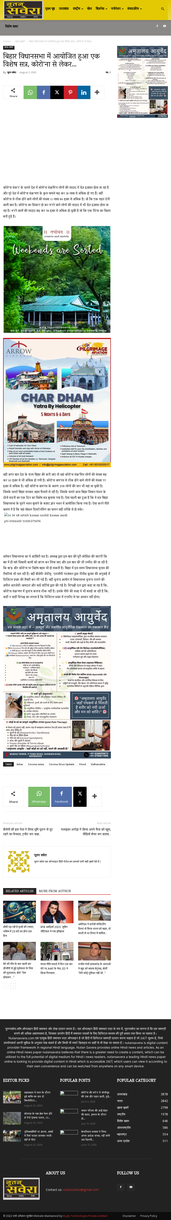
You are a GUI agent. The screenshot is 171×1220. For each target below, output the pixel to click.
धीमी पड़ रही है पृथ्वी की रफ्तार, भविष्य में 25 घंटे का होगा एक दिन (18, 931)
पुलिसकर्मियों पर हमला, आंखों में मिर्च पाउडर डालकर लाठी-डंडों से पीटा (38, 1136)
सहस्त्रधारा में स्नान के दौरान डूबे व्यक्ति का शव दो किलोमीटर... (37, 1096)
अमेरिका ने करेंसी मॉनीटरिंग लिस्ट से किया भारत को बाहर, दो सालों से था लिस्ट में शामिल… (94, 929)
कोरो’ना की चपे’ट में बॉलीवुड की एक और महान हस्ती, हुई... (96, 1094)
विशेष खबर (11, 27)
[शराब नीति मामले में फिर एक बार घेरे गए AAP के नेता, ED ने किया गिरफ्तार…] (57, 951)
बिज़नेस (100, 9)
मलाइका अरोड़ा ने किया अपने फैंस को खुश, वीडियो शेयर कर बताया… (86, 832)
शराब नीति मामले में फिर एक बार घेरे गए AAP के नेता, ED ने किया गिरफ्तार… (57, 968)
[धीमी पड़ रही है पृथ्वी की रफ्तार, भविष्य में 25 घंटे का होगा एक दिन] (19, 912)
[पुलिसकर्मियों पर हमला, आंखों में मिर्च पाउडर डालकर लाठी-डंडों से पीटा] (12, 1136)
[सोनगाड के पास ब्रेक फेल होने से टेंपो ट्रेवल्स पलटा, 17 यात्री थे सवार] (12, 1118)
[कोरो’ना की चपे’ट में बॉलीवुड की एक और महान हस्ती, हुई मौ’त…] (69, 1095)
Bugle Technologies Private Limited (85, 1216)
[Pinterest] (70, 92)
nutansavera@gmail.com (81, 1189)
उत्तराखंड (64, 9)
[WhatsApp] (30, 92)
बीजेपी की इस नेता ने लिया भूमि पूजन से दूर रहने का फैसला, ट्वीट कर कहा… (28, 832)
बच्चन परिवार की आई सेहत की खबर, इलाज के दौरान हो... (94, 1114)
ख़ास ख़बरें (20, 41)
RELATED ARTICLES (20, 891)
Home (7, 41)
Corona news (36, 764)
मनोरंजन (115, 9)
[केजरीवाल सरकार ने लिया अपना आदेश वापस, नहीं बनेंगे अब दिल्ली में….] (69, 1135)
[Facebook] (157, 26)
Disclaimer (129, 1216)
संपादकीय (133, 9)
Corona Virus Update (61, 764)
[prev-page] (6, 986)
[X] (57, 92)
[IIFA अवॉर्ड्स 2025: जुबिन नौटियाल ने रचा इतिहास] (57, 912)
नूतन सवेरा (11, 72)
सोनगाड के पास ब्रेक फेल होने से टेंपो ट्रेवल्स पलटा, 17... (38, 1115)
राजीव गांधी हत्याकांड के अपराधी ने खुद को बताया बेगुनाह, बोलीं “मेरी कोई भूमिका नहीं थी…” (94, 968)
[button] (162, 9)
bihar (20, 764)
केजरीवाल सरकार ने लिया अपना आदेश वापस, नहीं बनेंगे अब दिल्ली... (95, 1136)
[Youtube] (164, 26)
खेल (89, 9)
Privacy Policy (148, 1216)
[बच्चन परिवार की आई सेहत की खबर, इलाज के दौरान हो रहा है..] (69, 1114)
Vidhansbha (98, 764)
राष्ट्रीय (76, 9)
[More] (97, 92)
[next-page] (13, 986)
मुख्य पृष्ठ (50, 9)
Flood (82, 764)
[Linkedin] (83, 92)
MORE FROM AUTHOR (55, 891)
